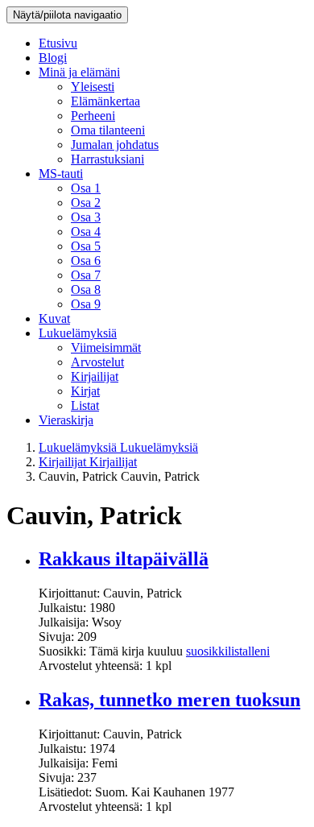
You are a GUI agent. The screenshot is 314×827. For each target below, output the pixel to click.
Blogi (53, 57)
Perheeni (93, 115)
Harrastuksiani (107, 159)
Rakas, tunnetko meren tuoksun (169, 699)
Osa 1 (86, 188)
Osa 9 (86, 304)
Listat (85, 405)
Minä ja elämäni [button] (79, 72)
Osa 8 (86, 289)
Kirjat (85, 391)
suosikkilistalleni (228, 651)
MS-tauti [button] (61, 173)
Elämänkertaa (105, 101)
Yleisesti (92, 86)
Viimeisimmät (106, 347)
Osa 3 (86, 217)
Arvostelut (97, 362)
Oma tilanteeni (108, 130)
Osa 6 (86, 260)
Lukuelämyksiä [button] (78, 333)
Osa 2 (86, 202)
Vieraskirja (66, 420)
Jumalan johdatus (115, 144)
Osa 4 (86, 231)
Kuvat (54, 318)
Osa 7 (86, 275)
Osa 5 (86, 246)
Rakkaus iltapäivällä (124, 558)
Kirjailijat (94, 376)
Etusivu (58, 43)
